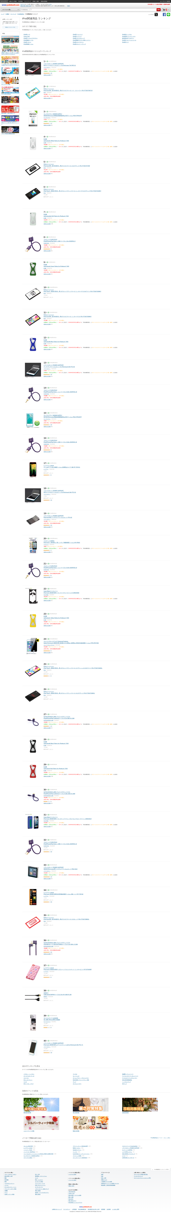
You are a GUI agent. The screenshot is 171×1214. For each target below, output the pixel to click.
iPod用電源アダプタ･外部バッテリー (82, 40)
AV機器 (6, 1190)
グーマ (123, 1155)
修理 (102, 1174)
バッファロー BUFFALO (29, 1152)
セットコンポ (76, 1076)
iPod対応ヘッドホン (127, 34)
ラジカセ (75, 1074)
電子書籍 (6, 1179)
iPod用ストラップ (77, 36)
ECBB (45, 142)
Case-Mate (46, 594)
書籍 (6, 1177)
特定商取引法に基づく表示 (94, 1209)
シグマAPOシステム (127, 1152)
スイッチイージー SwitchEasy (80, 1157)
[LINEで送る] (168, 15)
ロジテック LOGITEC (127, 1150)
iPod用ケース (27, 34)
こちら (49, 4)
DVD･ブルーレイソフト (40, 1185)
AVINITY (45, 996)
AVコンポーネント (28, 1080)
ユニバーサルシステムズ (49, 645)
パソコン (6, 1185)
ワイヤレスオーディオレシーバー (130, 1076)
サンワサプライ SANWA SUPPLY (32, 1155)
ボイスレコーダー (77, 1083)
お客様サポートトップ (57, 1209)
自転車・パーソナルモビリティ (42, 1192)
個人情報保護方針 (82, 1209)
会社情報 (109, 1209)
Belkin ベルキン (76, 1148)
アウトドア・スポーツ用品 (10, 1188)
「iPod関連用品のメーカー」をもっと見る (160, 1137)
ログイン (22, 4)
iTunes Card (27, 36)
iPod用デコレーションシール (129, 40)
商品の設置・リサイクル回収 (74, 1195)
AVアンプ (124, 1083)
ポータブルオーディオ (29, 1076)
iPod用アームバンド (78, 34)
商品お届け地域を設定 (25, 6)
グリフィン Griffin (77, 1155)
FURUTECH (46, 243)
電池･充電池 (38, 1190)
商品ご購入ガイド (72, 1200)
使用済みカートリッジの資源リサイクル (110, 1183)
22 (51, 525)
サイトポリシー (66, 1209)
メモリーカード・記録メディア (42, 1188)
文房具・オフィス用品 (9, 1194)
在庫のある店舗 (47, 75)
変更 (69, 6)
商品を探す (70, 1198)
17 (51, 726)
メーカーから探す (72, 1174)
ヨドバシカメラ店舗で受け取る (141, 1174)
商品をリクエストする (10, 27)
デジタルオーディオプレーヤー (129, 1078)
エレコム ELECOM (28, 1146)
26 (51, 851)
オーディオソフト (39, 1187)
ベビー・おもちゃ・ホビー (10, 1174)
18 (51, 73)
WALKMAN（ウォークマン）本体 (81, 1080)
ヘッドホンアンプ (126, 1082)
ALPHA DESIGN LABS (48, 720)
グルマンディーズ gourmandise (129, 1146)
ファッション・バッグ (40, 1183)
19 (51, 374)
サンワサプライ (47, 117)
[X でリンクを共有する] (156, 15)
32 (51, 500)
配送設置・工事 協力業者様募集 (108, 1185)
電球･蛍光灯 (38, 1194)
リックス (75, 1152)
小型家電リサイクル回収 (106, 1181)
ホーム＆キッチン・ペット (10, 1187)
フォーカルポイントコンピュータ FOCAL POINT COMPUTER (38, 1154)
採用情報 (103, 1209)
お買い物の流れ (71, 1191)
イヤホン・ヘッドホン (29, 1074)
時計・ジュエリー (39, 1179)
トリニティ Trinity (28, 1150)
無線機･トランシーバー (127, 1074)
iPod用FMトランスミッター (129, 36)
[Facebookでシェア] (164, 15)
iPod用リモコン (27, 42)
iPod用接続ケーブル (28, 40)
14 (51, 876)
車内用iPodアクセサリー (128, 38)
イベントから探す (72, 1180)
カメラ (36, 1177)
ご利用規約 (74, 1209)
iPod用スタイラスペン (78, 42)
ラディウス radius (28, 1157)
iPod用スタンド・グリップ (79, 44)
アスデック (46, 544)
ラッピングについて (138, 1176)
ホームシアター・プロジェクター (81, 1078)
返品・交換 (103, 1177)
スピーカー (26, 1078)
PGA (45, 92)
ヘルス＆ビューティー (9, 1183)
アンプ (74, 1082)
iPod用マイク (125, 42)
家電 (6, 1181)
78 (51, 1052)
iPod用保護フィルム (28, 44)
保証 (102, 1176)
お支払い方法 (71, 1193)
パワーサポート (47, 67)
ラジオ (25, 1082)
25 (51, 952)
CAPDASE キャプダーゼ (128, 1157)
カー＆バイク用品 (39, 1181)
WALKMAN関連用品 (127, 1080)
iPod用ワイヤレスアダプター (31, 38)
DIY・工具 (37, 1174)
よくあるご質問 (115, 1209)
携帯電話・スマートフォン (41, 1176)
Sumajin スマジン (77, 1150)
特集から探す (71, 1185)
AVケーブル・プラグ (28, 1083)
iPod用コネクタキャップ (79, 38)
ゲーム (6, 1192)
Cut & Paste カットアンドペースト (81, 1154)
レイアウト (46, 469)
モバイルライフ (47, 1021)
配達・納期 (70, 1197)
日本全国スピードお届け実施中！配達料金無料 (159, 4)
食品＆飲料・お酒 (8, 1176)
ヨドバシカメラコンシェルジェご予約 (142, 1177)
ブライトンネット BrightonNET (80, 1146)
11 (51, 123)
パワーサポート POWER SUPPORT (130, 1148)
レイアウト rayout (28, 1148)
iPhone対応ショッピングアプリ (75, 1202)
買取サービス (104, 1179)
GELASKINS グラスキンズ (128, 1154)
